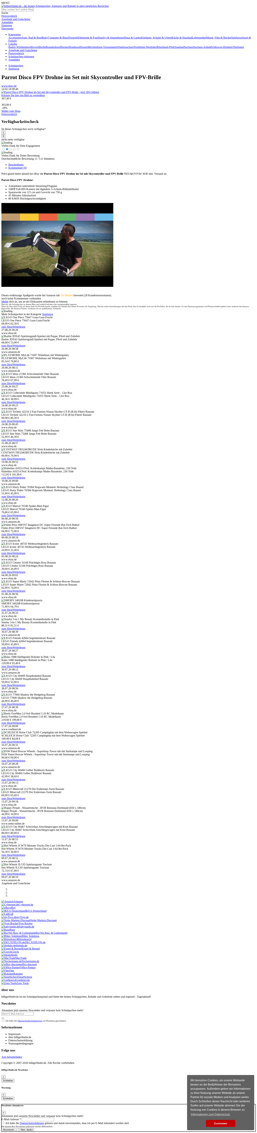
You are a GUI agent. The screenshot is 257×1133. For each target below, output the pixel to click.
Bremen (64, 47)
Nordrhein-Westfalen (145, 47)
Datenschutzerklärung (32, 1123)
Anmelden (14, 59)
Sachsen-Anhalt (202, 47)
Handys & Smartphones (111, 37)
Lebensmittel (199, 37)
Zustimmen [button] (220, 1123)
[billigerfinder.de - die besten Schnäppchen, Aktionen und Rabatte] (55, 6)
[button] (14, 34)
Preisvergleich (16, 53)
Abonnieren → (10, 1129)
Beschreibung (16, 164)
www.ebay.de (9, 85)
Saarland (179, 47)
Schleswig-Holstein (221, 47)
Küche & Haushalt (182, 37)
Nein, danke (27, 1129)
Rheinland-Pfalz (166, 47)
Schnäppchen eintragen (21, 56)
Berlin (42, 47)
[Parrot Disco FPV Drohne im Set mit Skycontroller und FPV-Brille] (50, 92)
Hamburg (74, 47)
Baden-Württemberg (19, 47)
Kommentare (17, 167)
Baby (45, 37)
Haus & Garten (132, 37)
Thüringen (238, 47)
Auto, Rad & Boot (32, 37)
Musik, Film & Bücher (218, 37)
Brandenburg (53, 47)
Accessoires (15, 37)
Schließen (8, 1080)
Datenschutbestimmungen (30, 1020)
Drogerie (73, 37)
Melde (4, 301)
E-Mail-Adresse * (11, 1119)
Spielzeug (236, 37)
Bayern (35, 47)
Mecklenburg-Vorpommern (103, 47)
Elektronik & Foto (88, 37)
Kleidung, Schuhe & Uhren (156, 37)
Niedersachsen (126, 47)
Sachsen (188, 47)
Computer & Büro (58, 37)
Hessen (84, 47)
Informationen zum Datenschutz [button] (210, 1114)
